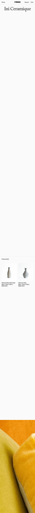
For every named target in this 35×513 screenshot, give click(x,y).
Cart (32, 2)
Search (27, 2)
